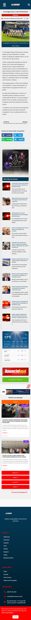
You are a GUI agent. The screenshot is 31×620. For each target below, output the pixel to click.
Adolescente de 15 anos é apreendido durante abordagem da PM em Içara (20, 214)
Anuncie (6, 574)
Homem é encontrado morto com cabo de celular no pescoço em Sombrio (20, 260)
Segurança (7, 537)
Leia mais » (5, 432)
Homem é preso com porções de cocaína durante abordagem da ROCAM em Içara (20, 303)
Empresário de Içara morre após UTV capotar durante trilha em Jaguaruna (20, 200)
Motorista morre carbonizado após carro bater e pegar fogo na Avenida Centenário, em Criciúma (15, 421)
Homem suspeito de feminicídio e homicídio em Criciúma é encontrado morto (20, 288)
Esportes (15, 15)
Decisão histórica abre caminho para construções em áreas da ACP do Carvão (14, 456)
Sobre (5, 571)
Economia (6, 540)
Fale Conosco (7, 577)
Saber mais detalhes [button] (7, 612)
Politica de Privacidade (10, 580)
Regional (6, 552)
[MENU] (4, 4)
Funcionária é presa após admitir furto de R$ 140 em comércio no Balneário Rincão (20, 185)
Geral (5, 546)
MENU (4, 6)
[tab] (15, 402)
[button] (29, 4)
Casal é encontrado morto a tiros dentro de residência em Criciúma (20, 229)
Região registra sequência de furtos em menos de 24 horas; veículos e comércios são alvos (19, 316)
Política (6, 549)
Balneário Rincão (8, 558)
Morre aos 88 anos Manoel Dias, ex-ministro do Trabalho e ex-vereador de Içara (20, 275)
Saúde (5, 555)
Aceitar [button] (15, 617)
